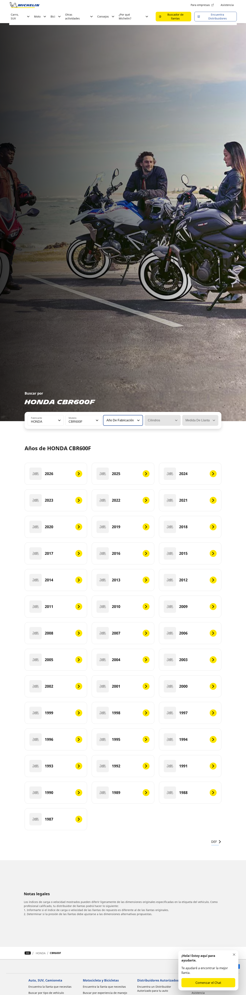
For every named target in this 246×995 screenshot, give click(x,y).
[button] (59, 420)
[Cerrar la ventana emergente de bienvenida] (234, 954)
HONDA (41, 953)
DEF (214, 842)
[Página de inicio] (24, 5)
